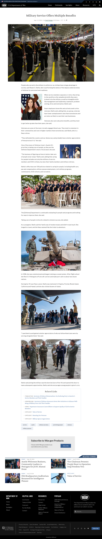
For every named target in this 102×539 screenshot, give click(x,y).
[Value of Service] (73, 478)
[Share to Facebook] (62, 20)
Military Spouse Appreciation (41, 419)
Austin (32, 424)
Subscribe (66, 446)
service (25, 424)
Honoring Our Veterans (39, 415)
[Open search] (100, 5)
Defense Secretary (43, 424)
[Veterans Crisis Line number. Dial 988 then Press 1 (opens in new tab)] (7, 528)
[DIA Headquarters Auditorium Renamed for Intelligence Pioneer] (27, 478)
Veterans (69, 424)
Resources (86, 5)
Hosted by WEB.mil (51, 537)
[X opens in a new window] (86, 2)
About (77, 5)
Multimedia (58, 5)
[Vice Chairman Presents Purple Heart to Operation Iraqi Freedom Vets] (73, 463)
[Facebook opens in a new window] (90, 2)
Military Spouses (27, 428)
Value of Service (37, 412)
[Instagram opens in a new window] (93, 2)
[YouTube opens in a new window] (100, 2)
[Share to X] (64, 20)
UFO (94, 5)
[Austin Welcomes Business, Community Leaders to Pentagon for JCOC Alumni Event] (27, 464)
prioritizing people (58, 424)
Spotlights (69, 5)
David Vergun (49, 20)
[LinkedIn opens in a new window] (96, 2)
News (50, 5)
